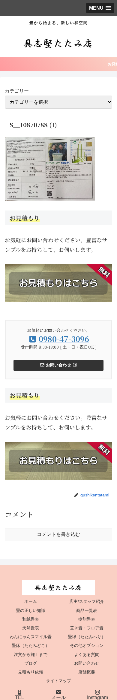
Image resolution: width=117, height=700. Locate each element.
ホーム (30, 601)
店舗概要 (86, 672)
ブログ (30, 663)
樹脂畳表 (86, 619)
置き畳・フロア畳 (87, 628)
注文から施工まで (30, 654)
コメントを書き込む (58, 534)
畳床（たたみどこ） (31, 645)
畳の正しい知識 (30, 610)
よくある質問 (86, 654)
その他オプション (87, 645)
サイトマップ (58, 680)
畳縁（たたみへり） (87, 636)
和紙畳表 (30, 619)
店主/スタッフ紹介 (86, 601)
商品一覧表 (86, 610)
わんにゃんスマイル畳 (31, 636)
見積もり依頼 (30, 672)
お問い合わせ (86, 663)
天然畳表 (30, 628)
